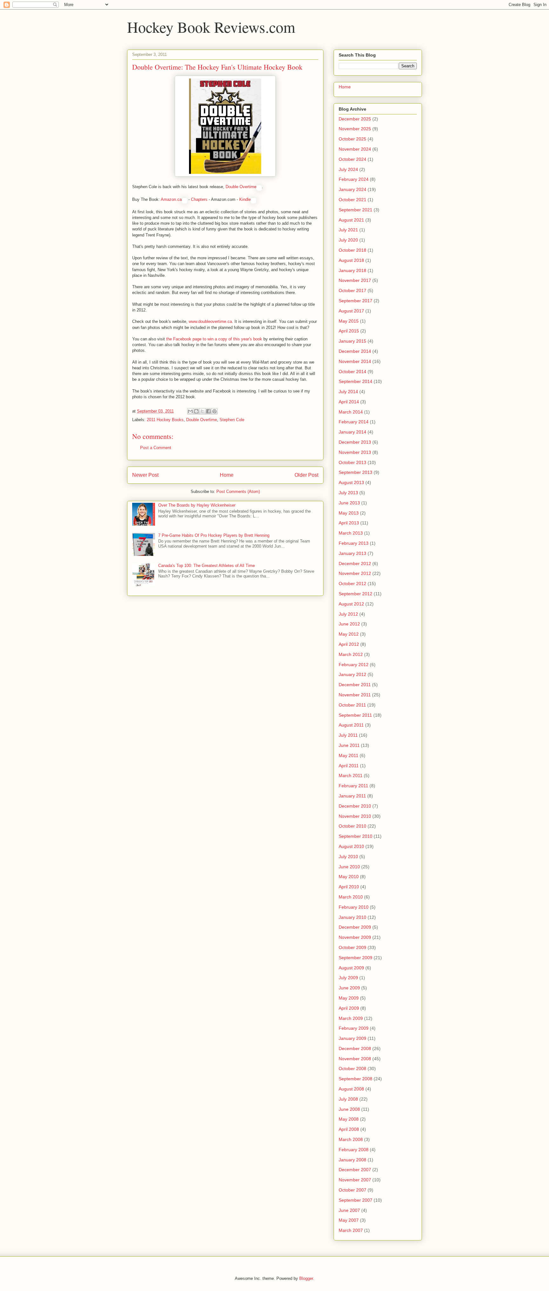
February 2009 (354, 1028)
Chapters (199, 199)
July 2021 (348, 229)
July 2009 (348, 977)
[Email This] (190, 411)
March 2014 (351, 411)
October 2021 (352, 199)
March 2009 (351, 1018)
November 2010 (355, 816)
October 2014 (352, 371)
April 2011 (349, 765)
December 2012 (355, 563)
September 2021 (355, 209)
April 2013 (349, 522)
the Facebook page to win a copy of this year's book (214, 339)
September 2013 (355, 472)
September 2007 (355, 1200)
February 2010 (354, 907)
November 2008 (355, 1058)
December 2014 (355, 351)
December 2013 (355, 442)
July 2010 (348, 856)
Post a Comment (155, 447)
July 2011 (348, 735)
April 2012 (349, 644)
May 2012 (349, 634)
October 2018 (352, 250)
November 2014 (355, 361)
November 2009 (355, 937)
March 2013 (351, 533)
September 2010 (355, 836)
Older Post (306, 475)
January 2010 (352, 917)
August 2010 (351, 846)
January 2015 (352, 341)
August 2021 (351, 219)
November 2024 (355, 149)
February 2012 (354, 664)
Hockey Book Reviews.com (211, 27)
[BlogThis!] (196, 411)
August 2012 (351, 603)
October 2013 (352, 462)
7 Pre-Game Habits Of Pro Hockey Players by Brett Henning (213, 535)
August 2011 (351, 724)
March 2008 (351, 1139)
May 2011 (348, 755)
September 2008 (355, 1078)
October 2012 (352, 583)
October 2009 (352, 947)
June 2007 (349, 1210)
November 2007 (355, 1179)
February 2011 (353, 785)
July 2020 (348, 239)
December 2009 (355, 927)
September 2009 (355, 957)
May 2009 (349, 998)
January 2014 (352, 431)
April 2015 (349, 330)
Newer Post (145, 475)
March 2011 (351, 775)
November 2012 (355, 573)
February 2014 (354, 421)
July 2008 (348, 1099)
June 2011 (349, 745)
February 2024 (354, 179)
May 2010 (349, 876)
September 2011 (355, 715)
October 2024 (352, 159)
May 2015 (349, 321)
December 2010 (355, 806)
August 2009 (351, 967)
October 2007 (352, 1189)
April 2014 (349, 401)
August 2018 (351, 260)
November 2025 (355, 128)
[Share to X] (202, 411)
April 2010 (349, 886)
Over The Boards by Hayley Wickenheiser (196, 505)
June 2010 (349, 866)
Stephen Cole (232, 419)
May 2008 (349, 1119)
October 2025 (352, 138)
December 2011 (355, 684)
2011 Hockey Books (165, 419)
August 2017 (351, 310)
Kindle (245, 199)
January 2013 (352, 553)
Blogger (306, 1278)
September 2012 (355, 593)
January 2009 (352, 1038)
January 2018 (352, 270)
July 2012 (348, 614)
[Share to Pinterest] (214, 411)
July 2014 (348, 391)
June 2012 (349, 623)
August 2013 (351, 482)
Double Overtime (241, 186)
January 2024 (352, 189)
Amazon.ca (171, 199)
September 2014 (355, 381)
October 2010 (352, 826)
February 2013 (354, 543)
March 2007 (351, 1230)
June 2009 (349, 987)
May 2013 (349, 513)
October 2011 (352, 704)
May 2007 (349, 1220)
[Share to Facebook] (208, 411)
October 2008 (352, 1068)
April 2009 (349, 1008)
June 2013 (349, 502)
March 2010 (351, 896)
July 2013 (348, 492)
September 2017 (355, 300)
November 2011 (355, 694)
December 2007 (355, 1169)
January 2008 (352, 1159)
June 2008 (349, 1109)
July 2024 (348, 169)
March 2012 (351, 654)
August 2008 (351, 1088)
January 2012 (352, 674)
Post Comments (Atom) (238, 491)
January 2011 (352, 795)
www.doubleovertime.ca (210, 321)
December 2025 (355, 118)
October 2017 (352, 290)
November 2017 (355, 280)
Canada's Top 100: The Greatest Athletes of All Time (206, 565)
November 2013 (355, 452)
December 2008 (355, 1048)
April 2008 (349, 1129)
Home (227, 475)
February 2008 (354, 1149)
